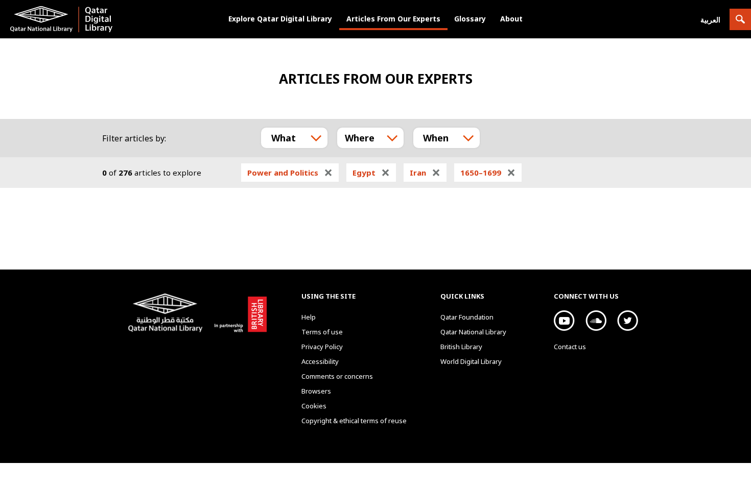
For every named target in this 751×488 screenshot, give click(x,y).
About (511, 18)
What (283, 138)
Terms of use (322, 331)
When (436, 138)
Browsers (316, 391)
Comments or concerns (337, 376)
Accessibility (320, 361)
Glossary (470, 18)
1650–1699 (487, 172)
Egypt (371, 172)
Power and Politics (290, 172)
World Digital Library (471, 361)
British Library (238, 312)
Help (308, 317)
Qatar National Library (167, 314)
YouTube (564, 320)
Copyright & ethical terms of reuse (354, 420)
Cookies (313, 405)
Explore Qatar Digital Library (280, 18)
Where (359, 138)
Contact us (570, 346)
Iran (425, 172)
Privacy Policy (322, 346)
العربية (710, 20)
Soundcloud (595, 320)
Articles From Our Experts (393, 18)
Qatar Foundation (467, 317)
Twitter (627, 320)
